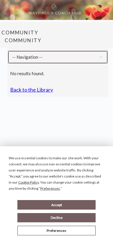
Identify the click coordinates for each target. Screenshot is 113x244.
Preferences (56, 230)
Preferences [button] (50, 188)
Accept (56, 205)
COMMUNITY (19, 32)
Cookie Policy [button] (28, 182)
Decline (57, 217)
